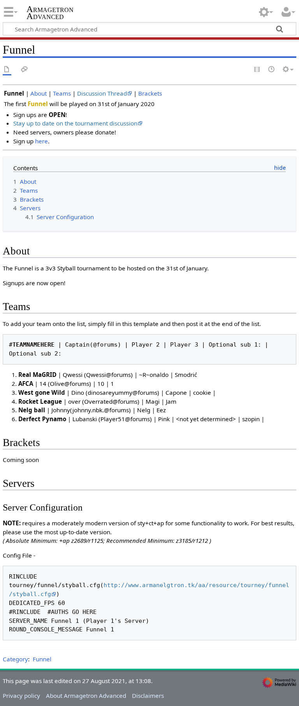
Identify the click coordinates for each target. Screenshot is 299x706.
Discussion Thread (102, 93)
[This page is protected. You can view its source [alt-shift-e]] (257, 69)
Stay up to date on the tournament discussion (75, 123)
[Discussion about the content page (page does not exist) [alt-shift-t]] (24, 69)
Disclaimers (148, 695)
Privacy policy (21, 695)
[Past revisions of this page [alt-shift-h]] (271, 69)
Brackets (150, 93)
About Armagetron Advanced (86, 695)
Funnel (42, 659)
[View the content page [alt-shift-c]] (7, 69)
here (41, 141)
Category (15, 659)
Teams (62, 93)
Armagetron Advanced (50, 13)
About (38, 93)
